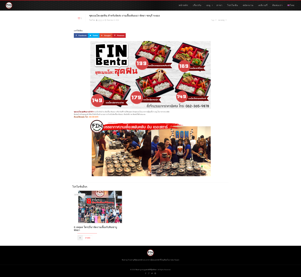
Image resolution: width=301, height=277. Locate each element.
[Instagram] (155, 273)
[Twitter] (152, 273)
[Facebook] (146, 273)
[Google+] (149, 273)
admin (100, 20)
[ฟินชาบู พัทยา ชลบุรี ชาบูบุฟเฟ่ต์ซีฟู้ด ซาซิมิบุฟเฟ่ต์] (8, 5)
